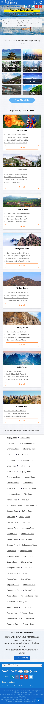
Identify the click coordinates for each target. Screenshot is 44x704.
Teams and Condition (23, 694)
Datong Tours (28, 460)
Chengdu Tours (12, 443)
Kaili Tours (11, 517)
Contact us (11, 694)
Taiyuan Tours (12, 579)
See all (22, 147)
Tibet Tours (28, 568)
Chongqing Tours (28, 443)
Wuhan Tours (30, 590)
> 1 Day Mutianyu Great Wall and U (16, 300)
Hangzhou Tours (13, 483)
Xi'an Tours (11, 601)
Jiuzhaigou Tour (32, 505)
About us (3, 694)
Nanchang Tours (28, 528)
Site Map (22, 696)
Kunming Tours (24, 517)
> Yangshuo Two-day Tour (13, 371)
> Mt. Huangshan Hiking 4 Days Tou (16, 258)
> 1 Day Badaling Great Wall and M (16, 292)
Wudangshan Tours (14, 590)
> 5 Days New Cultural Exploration (15, 332)
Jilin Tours (28, 494)
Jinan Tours (25, 500)
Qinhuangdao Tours (29, 545)
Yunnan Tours (12, 618)
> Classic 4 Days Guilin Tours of (15, 374)
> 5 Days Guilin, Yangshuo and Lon (16, 379)
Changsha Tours (13, 449)
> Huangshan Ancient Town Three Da (17, 261)
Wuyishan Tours (13, 585)
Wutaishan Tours (29, 585)
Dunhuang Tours (13, 460)
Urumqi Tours (26, 579)
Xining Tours (24, 601)
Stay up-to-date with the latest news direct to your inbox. (21, 686)
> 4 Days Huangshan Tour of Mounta (16, 253)
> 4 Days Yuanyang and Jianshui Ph (16, 413)
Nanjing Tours (12, 534)
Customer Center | (38, 694)
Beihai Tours (25, 438)
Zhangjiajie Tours (27, 618)
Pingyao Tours (12, 539)
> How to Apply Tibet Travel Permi (15, 179)
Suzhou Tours (12, 562)
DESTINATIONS (14, 6)
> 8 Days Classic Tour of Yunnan (15, 411)
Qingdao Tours (12, 545)
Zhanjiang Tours (13, 624)
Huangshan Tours (13, 494)
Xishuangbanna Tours (29, 596)
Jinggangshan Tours (14, 505)
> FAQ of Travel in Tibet (12, 182)
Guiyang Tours (25, 472)
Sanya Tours (11, 551)
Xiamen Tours (12, 596)
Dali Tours (10, 454)
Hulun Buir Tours (13, 488)
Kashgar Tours (12, 511)
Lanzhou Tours (12, 522)
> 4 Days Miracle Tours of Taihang (15, 340)
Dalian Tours (23, 454)
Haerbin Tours (29, 477)
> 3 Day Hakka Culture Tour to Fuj (15, 221)
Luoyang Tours (12, 528)
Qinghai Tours (26, 539)
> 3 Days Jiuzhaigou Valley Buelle (15, 143)
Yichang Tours (27, 613)
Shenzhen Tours (27, 562)
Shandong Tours (29, 556)
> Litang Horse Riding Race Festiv (15, 174)
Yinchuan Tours (12, 613)
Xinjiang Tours (12, 607)
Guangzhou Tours (13, 477)
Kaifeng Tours (27, 511)
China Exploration (12, 2)
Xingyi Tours (26, 607)
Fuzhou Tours (25, 466)
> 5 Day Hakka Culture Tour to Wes (16, 216)
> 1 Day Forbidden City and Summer (16, 295)
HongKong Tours (29, 488)
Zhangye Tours (28, 624)
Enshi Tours (11, 466)
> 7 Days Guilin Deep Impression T (16, 377)
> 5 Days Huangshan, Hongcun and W (17, 256)
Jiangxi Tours (12, 500)
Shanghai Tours (26, 551)
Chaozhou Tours (29, 449)
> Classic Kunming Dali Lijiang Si (15, 416)
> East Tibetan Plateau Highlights (15, 177)
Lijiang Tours (27, 522)
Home (4, 6)
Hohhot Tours (28, 483)
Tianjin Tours (26, 573)
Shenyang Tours (13, 556)
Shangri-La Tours (13, 568)
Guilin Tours (11, 472)
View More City (22, 100)
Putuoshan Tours (27, 534)
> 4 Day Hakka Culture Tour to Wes (16, 219)
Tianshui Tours (12, 573)
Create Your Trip (22, 657)
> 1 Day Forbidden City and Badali (16, 298)
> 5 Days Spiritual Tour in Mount (15, 135)
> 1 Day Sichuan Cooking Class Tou (16, 137)
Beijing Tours (12, 438)
